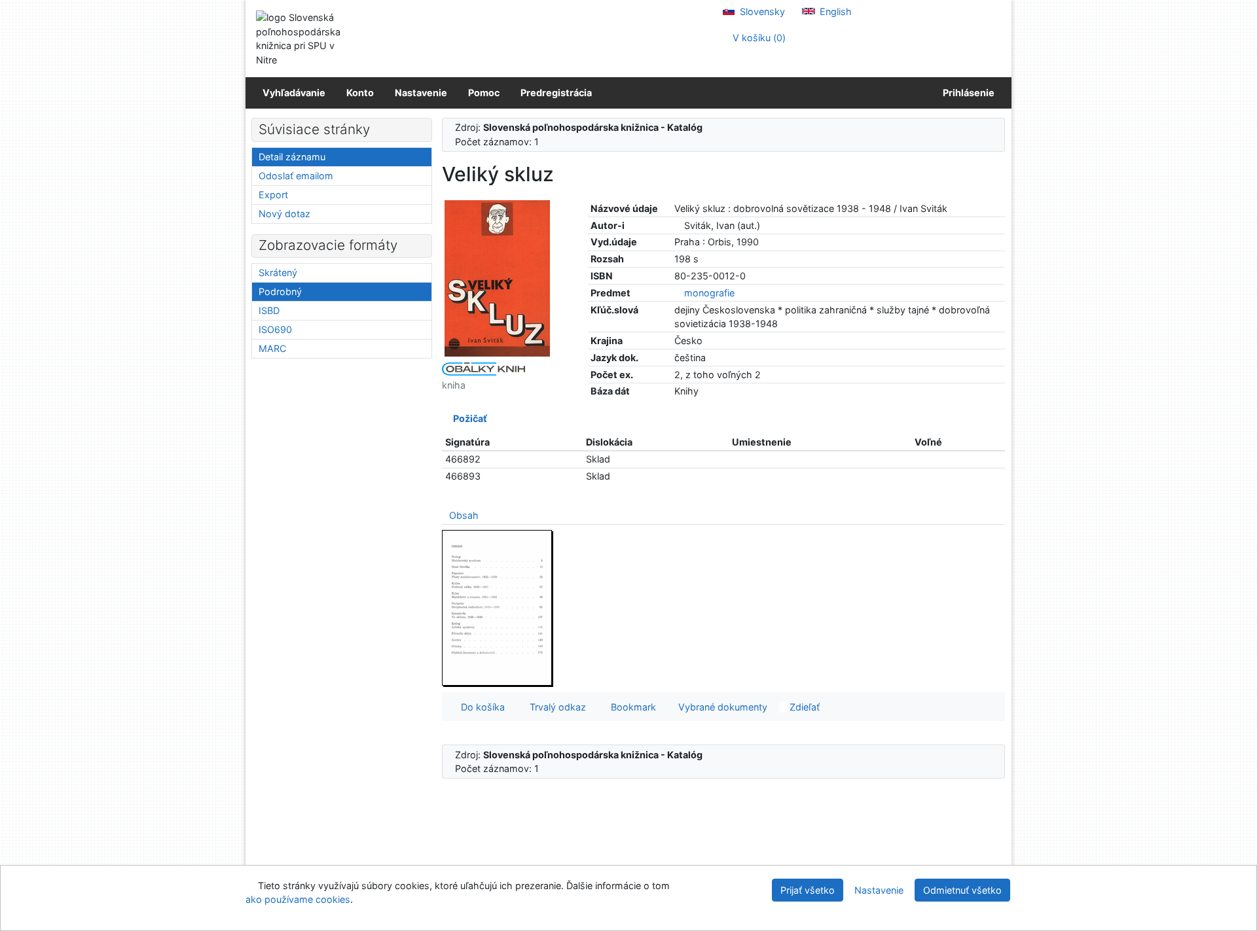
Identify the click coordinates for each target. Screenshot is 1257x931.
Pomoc (484, 92)
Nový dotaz (284, 213)
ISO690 (275, 329)
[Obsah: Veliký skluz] (497, 607)
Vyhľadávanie (294, 92)
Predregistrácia (556, 92)
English (834, 11)
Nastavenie (421, 92)
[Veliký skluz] (497, 277)
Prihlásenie (966, 92)
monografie (709, 292)
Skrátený (278, 272)
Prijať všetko (807, 890)
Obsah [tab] (464, 515)
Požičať (468, 418)
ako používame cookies (298, 899)
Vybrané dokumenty (721, 706)
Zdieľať (803, 706)
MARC (272, 348)
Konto (360, 92)
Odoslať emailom (296, 175)
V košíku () (758, 37)
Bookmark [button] (631, 706)
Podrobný (280, 291)
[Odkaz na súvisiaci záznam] (678, 225)
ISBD (269, 310)
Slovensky (761, 11)
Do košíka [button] (480, 706)
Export (273, 194)
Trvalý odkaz (555, 706)
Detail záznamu (292, 156)
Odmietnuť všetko (962, 890)
